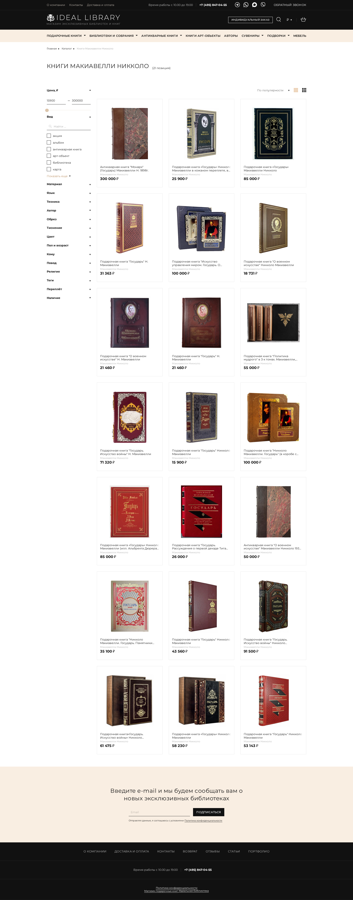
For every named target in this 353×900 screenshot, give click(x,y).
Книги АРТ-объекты (203, 36)
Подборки (276, 36)
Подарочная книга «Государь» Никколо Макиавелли (201, 735)
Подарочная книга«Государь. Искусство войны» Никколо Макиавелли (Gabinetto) (121, 735)
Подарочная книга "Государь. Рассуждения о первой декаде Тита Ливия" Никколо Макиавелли (199, 546)
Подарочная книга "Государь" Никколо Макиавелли (201, 452)
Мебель (299, 36)
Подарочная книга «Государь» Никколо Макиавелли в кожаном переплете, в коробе (201, 168)
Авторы (231, 36)
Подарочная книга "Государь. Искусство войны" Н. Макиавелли (125, 452)
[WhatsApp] (246, 5)
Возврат (190, 851)
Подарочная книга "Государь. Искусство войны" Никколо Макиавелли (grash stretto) (265, 641)
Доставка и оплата (100, 5)
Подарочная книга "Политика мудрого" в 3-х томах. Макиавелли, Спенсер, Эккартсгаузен (270, 357)
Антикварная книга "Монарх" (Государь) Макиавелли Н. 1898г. (124, 168)
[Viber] (263, 5)
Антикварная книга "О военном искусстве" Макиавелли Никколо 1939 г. (272, 546)
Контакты (76, 5)
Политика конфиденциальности (203, 820)
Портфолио (258, 851)
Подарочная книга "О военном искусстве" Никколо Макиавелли (269, 263)
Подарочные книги (64, 36)
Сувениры (251, 36)
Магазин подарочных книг (161, 891)
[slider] (47, 110)
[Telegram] (237, 5)
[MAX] (254, 5)
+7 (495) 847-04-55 (213, 5)
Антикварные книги (159, 36)
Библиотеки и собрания (111, 36)
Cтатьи (234, 851)
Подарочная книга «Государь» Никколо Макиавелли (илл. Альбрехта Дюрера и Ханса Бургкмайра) (129, 546)
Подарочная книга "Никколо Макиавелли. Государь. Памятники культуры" (126, 641)
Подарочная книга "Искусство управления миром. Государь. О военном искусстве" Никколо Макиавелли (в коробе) (196, 263)
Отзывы (213, 851)
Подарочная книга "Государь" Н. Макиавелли (124, 263)
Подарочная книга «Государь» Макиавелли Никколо (266, 168)
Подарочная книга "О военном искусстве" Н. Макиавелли (123, 357)
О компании (56, 5)
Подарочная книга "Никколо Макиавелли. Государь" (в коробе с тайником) (270, 452)
